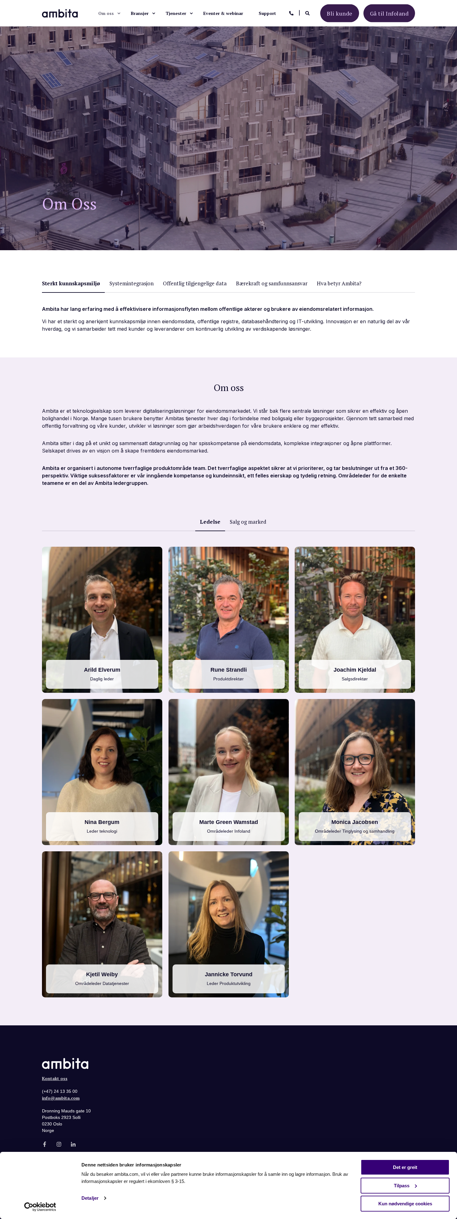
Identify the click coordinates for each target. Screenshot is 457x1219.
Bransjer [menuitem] (140, 13)
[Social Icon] (96, 627)
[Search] (308, 13)
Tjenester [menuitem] (176, 13)
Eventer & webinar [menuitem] (223, 13)
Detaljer (90, 1198)
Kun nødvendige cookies (405, 1203)
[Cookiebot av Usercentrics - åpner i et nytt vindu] (40, 1207)
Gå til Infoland (389, 13)
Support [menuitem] (267, 13)
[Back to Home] (60, 13)
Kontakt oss (54, 1078)
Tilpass (401, 1185)
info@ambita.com (61, 1098)
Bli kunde (340, 13)
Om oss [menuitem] (106, 13)
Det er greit (405, 1167)
